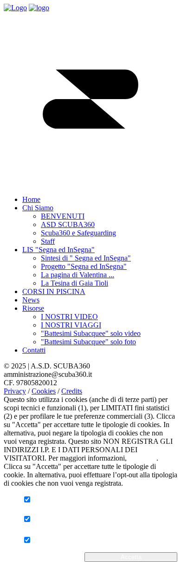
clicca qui (142, 458)
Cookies (44, 391)
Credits (71, 391)
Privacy (15, 391)
